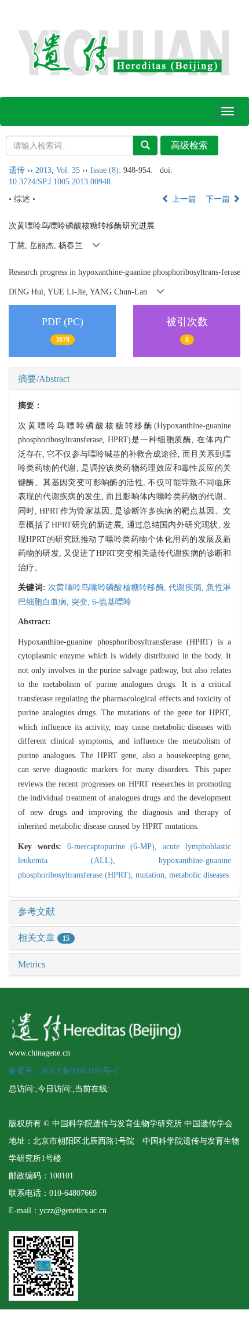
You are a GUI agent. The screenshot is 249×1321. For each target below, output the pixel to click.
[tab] (124, 379)
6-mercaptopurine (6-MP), (115, 846)
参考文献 (36, 911)
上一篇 (183, 199)
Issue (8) (104, 170)
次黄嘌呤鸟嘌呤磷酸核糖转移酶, (108, 587)
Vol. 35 (68, 170)
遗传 (17, 170)
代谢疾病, (187, 587)
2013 (43, 170)
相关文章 (43, 937)
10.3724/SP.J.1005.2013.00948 (60, 181)
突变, (81, 602)
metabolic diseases (199, 875)
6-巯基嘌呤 (111, 602)
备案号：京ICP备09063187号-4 (63, 1071)
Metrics (31, 964)
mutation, (152, 875)
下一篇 (219, 199)
